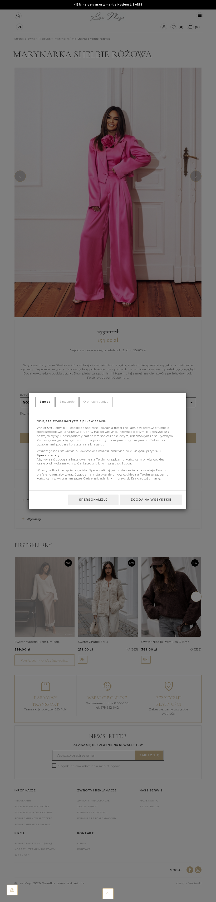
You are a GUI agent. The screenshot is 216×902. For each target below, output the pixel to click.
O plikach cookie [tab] (96, 401)
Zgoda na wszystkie (151, 499)
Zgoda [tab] (45, 401)
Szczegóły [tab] (67, 401)
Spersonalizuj (93, 499)
